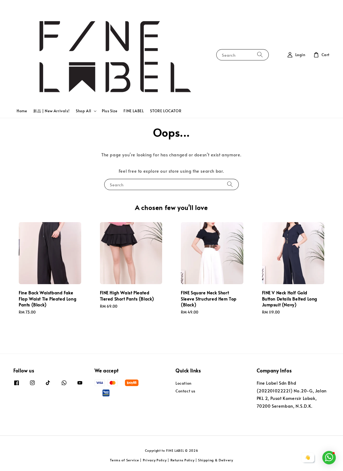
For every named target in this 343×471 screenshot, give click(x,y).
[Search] (260, 54)
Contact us (185, 390)
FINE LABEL (134, 110)
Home (22, 110)
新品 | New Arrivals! (51, 110)
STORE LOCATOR (165, 110)
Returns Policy (182, 460)
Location (184, 383)
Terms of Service (124, 460)
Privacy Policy (155, 460)
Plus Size (109, 110)
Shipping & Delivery (215, 460)
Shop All (83, 111)
